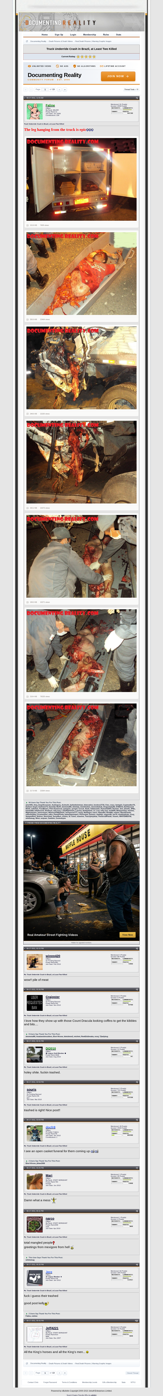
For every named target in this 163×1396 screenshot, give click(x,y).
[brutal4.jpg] (81, 556)
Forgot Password (50, 1382)
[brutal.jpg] (81, 179)
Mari (49, 1175)
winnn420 (53, 956)
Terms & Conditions (69, 1382)
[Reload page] (27, 41)
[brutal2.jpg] (81, 368)
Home (45, 34)
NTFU (133, 1382)
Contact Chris (33, 1382)
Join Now (115, 76)
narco (50, 1218)
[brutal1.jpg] (81, 273)
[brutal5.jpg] (81, 650)
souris (31, 1089)
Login (73, 34)
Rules (106, 34)
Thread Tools (130, 89)
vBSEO (93, 1395)
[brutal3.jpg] (81, 462)
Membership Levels (89, 1382)
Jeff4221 (52, 1328)
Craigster (53, 997)
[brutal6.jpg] (81, 745)
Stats (118, 34)
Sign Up (59, 34)
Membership (89, 34)
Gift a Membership (109, 1382)
